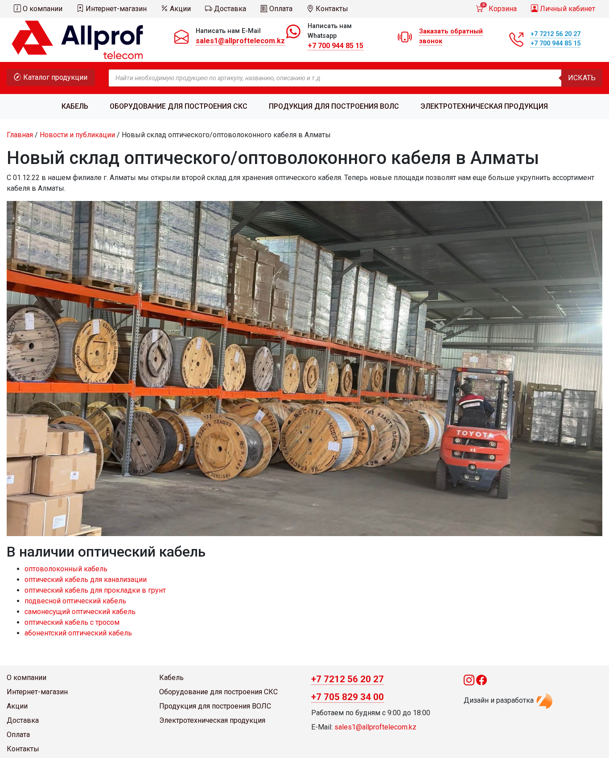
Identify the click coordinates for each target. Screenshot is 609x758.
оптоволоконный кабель (66, 569)
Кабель (75, 106)
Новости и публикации (77, 135)
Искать (582, 78)
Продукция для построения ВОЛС (334, 106)
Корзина (499, 8)
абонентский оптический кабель (78, 633)
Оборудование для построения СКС (178, 106)
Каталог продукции (54, 77)
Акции (179, 8)
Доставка (229, 8)
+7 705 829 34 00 (347, 697)
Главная (20, 135)
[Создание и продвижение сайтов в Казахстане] (544, 701)
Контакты (331, 8)
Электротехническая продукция (484, 106)
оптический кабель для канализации (86, 579)
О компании (41, 8)
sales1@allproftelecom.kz (240, 41)
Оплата (279, 8)
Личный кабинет (566, 8)
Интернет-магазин (115, 8)
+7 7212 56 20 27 (555, 34)
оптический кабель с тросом (72, 622)
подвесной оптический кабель (75, 601)
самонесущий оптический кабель (80, 611)
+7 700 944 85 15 (335, 45)
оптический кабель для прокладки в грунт (95, 590)
